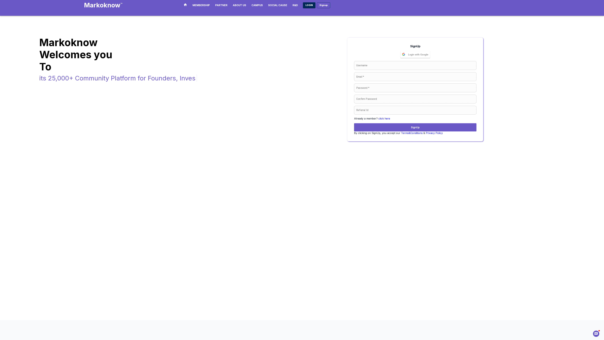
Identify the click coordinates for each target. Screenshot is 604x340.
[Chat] (596, 334)
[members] (185, 5)
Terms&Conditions (412, 133)
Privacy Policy (434, 133)
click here (384, 118)
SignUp (415, 127)
